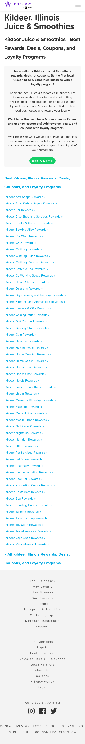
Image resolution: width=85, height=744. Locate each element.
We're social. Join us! (43, 702)
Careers (42, 676)
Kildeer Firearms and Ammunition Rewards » (35, 302)
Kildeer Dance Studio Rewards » (27, 282)
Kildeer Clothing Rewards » (23, 249)
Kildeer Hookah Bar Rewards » (25, 374)
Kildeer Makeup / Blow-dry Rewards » (30, 400)
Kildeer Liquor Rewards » (22, 393)
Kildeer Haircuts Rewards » (23, 341)
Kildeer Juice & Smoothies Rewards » (30, 387)
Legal (42, 687)
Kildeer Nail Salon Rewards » (24, 426)
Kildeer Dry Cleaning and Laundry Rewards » (35, 295)
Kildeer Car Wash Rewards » (24, 236)
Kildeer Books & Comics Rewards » (29, 223)
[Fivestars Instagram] (31, 711)
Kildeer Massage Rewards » (23, 406)
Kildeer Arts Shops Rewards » (25, 197)
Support (42, 626)
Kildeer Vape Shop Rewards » (25, 538)
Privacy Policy (42, 682)
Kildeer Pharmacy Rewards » (24, 465)
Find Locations (42, 653)
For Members (42, 642)
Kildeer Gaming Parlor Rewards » (27, 315)
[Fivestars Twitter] (54, 711)
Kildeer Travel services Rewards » (28, 531)
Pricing (42, 604)
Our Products (43, 598)
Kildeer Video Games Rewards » (27, 544)
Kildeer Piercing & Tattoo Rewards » (29, 472)
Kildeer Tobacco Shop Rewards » (27, 518)
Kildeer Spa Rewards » (20, 498)
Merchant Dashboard (42, 621)
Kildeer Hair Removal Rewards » (26, 347)
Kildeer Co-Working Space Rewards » (30, 275)
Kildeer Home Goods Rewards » (26, 361)
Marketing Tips (42, 615)
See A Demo (42, 161)
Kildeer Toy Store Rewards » (24, 525)
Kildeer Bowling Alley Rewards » (27, 229)
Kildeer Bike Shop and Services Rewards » (34, 216)
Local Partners (42, 664)
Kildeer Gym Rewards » (21, 334)
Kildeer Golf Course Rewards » (26, 321)
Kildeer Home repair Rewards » (26, 367)
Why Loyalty (42, 587)
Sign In (42, 647)
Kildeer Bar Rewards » (20, 210)
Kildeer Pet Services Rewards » (26, 452)
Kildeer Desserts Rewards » (24, 288)
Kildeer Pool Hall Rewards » (23, 479)
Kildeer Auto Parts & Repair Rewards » (31, 203)
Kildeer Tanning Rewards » (23, 511)
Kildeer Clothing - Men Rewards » (27, 256)
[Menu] (78, 5)
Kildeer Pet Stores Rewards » (24, 459)
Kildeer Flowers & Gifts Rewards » (28, 308)
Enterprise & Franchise (43, 609)
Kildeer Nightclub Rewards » (24, 433)
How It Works (43, 592)
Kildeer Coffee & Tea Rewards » (26, 269)
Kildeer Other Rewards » (21, 446)
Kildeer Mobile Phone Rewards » (27, 420)
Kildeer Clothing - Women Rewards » (29, 262)
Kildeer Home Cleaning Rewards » (28, 354)
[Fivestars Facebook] (43, 711)
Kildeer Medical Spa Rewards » (26, 413)
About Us (42, 670)
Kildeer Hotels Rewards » (22, 380)
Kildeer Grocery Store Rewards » (27, 328)
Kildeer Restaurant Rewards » (25, 492)
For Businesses (42, 581)
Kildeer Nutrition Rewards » (23, 439)
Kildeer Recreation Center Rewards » (30, 485)
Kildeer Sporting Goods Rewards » (28, 505)
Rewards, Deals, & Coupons (42, 659)
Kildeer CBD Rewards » (21, 242)
